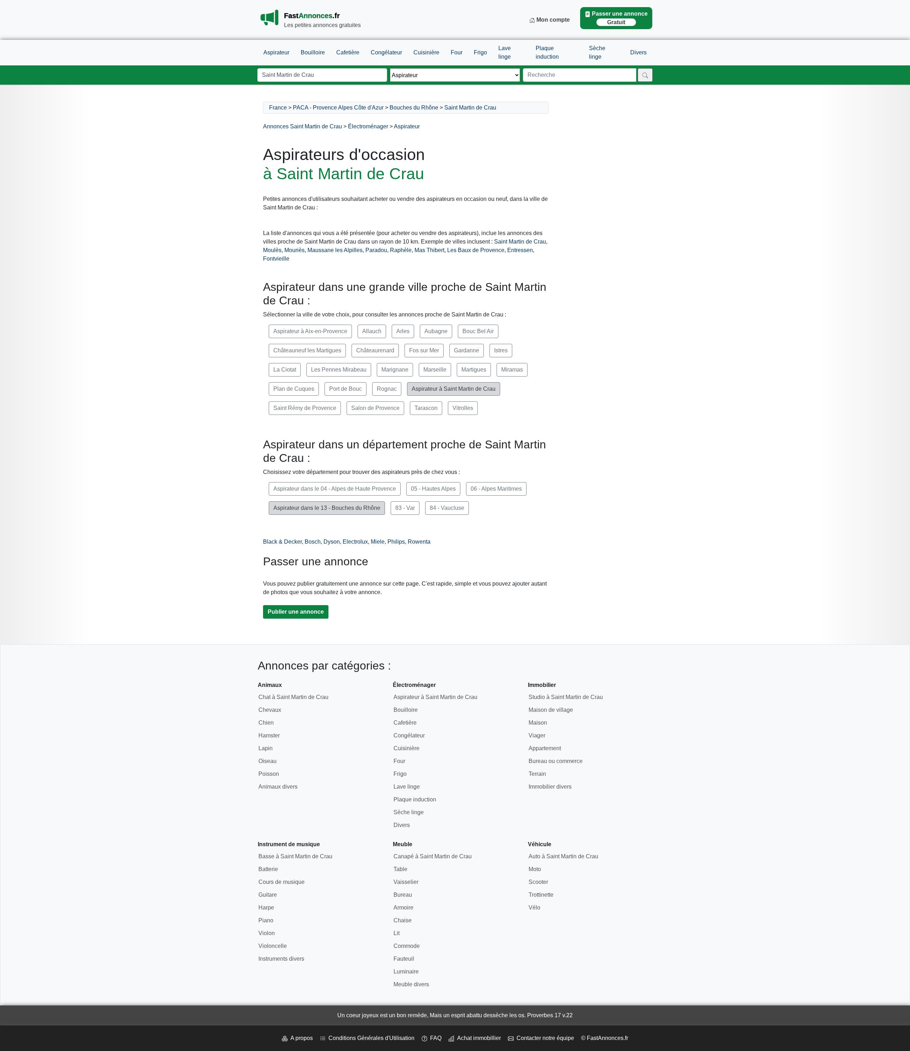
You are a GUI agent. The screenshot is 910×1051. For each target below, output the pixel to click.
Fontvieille (276, 259)
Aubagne (436, 331)
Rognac (387, 389)
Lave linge (504, 52)
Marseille (434, 370)
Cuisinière (426, 52)
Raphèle (401, 250)
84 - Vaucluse (447, 508)
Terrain (537, 774)
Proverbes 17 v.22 (550, 1015)
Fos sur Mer (424, 350)
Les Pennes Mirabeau (338, 370)
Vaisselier (406, 882)
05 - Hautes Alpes (433, 489)
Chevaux (269, 710)
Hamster (269, 735)
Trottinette (541, 895)
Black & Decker (282, 542)
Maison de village (551, 710)
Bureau (403, 895)
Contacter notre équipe (544, 1038)
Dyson (331, 542)
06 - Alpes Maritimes (496, 489)
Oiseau (267, 761)
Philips (396, 542)
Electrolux (355, 542)
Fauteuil (404, 959)
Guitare (267, 895)
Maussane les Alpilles (335, 250)
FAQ (434, 1038)
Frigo (480, 52)
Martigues (473, 370)
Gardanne (466, 350)
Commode (407, 946)
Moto (535, 869)
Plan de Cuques (293, 389)
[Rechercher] (645, 75)
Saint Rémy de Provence (304, 408)
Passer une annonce (620, 18)
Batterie (268, 869)
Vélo (534, 908)
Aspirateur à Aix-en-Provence (310, 331)
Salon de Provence (375, 408)
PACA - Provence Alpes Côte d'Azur (338, 108)
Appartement (545, 748)
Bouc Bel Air (478, 331)
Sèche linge (597, 52)
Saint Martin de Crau (470, 108)
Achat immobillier (477, 1038)
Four (456, 52)
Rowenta (419, 542)
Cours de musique (281, 882)
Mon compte (552, 20)
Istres (501, 350)
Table (400, 869)
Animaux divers (278, 787)
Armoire (403, 908)
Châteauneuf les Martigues (307, 350)
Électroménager (368, 126)
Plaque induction (547, 52)
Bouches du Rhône (414, 108)
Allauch (371, 331)
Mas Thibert (429, 250)
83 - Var (405, 508)
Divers (638, 52)
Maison (538, 723)
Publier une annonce (296, 612)
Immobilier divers (550, 787)
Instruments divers (281, 959)
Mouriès (294, 250)
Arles (403, 331)
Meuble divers (411, 984)
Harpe (266, 908)
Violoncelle (272, 946)
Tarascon (426, 408)
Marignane (394, 370)
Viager (537, 735)
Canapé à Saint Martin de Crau (433, 856)
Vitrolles (463, 408)
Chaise (403, 920)
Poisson (268, 774)
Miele (378, 542)
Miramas (512, 370)
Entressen (520, 250)
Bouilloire (313, 52)
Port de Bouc (345, 389)
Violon (266, 933)
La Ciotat (284, 370)
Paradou (376, 250)
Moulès (272, 250)
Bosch (313, 542)
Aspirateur (276, 52)
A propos (300, 1038)
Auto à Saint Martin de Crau (563, 856)
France (278, 108)
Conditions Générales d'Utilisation (370, 1038)
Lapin (265, 748)
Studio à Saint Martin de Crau (566, 697)
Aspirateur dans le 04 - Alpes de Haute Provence (334, 489)
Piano (265, 920)
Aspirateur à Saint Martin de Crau (454, 389)
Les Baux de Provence (475, 250)
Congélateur (386, 52)
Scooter (538, 882)
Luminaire (406, 972)
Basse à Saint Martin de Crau (295, 856)
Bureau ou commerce (556, 761)
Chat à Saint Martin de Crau (293, 697)
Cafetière (347, 52)
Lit (397, 933)
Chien (266, 723)
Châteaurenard (375, 350)
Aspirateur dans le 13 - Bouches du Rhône (326, 508)
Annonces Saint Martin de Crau (302, 126)
